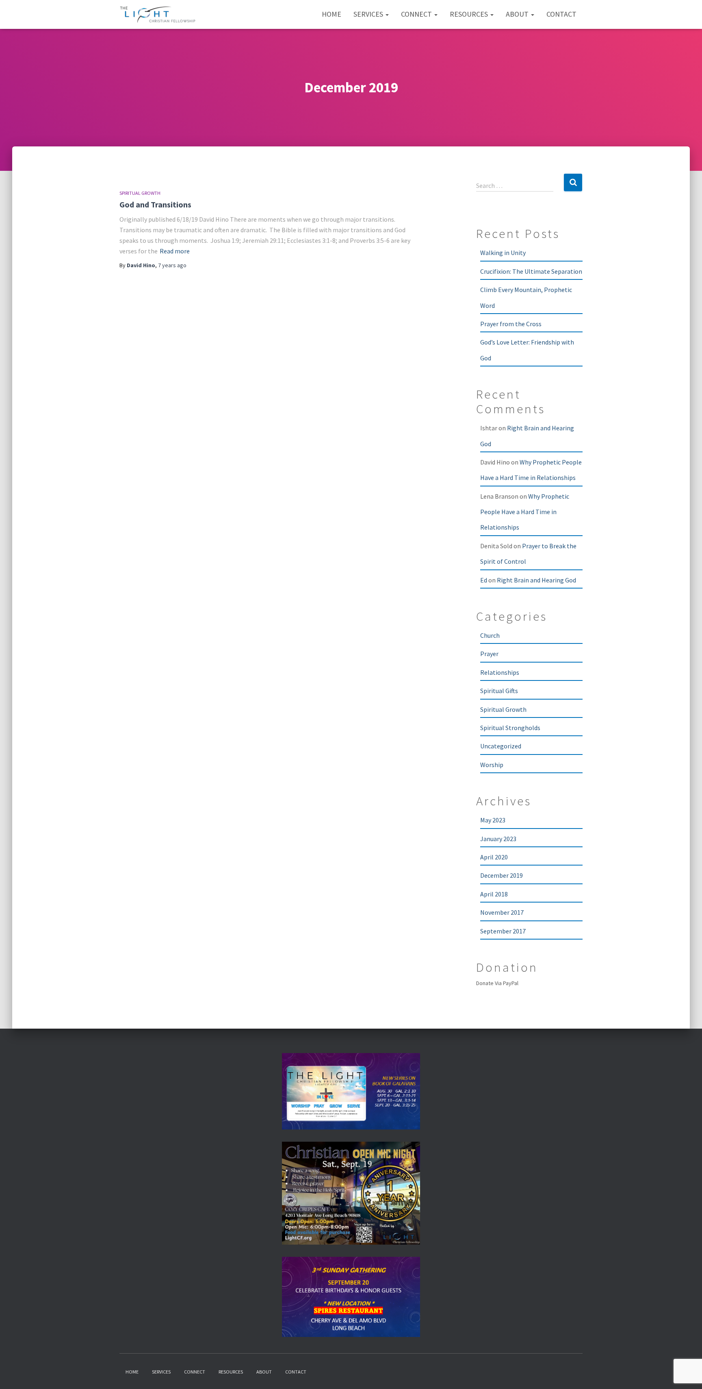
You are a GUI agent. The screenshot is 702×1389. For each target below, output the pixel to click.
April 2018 (494, 894)
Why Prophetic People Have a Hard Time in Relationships (524, 512)
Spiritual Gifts (499, 691)
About (518, 14)
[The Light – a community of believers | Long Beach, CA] (157, 14)
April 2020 (494, 857)
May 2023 (492, 820)
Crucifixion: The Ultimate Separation (531, 271)
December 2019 (501, 875)
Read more (175, 251)
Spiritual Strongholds (510, 728)
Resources (470, 14)
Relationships (499, 672)
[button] (387, 14)
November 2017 (502, 912)
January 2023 (498, 839)
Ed (483, 580)
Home (331, 14)
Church (490, 635)
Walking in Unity (503, 253)
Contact (561, 14)
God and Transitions (155, 204)
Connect (417, 14)
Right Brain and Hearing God (536, 580)
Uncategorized (500, 746)
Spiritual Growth (139, 193)
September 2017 (503, 931)
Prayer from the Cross (511, 324)
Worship (491, 765)
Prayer (489, 654)
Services (369, 14)
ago (172, 265)
